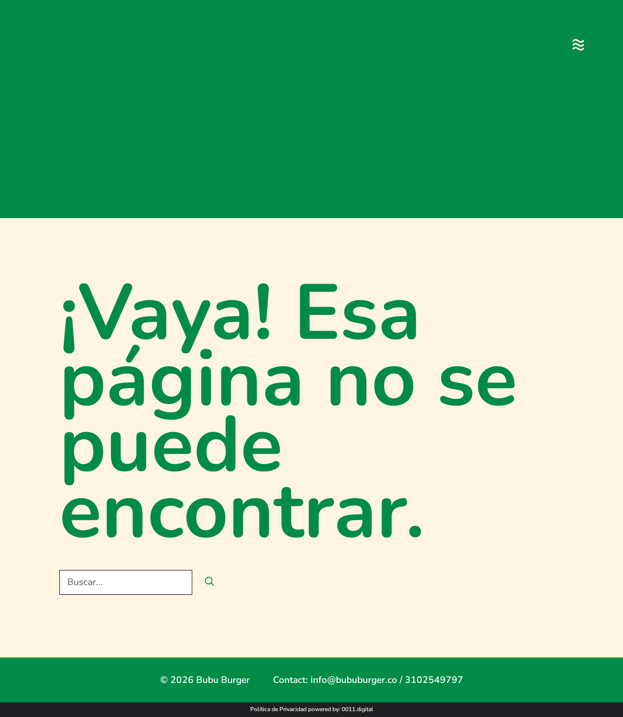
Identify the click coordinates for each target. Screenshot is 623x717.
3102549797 (434, 680)
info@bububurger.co (354, 680)
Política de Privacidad (278, 709)
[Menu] (578, 44)
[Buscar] (209, 582)
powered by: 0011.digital (340, 709)
